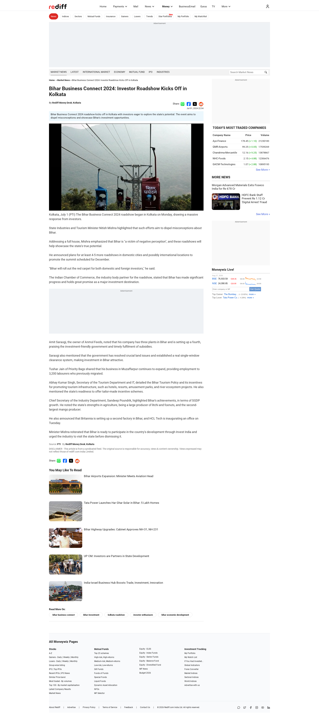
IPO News (65, 673)
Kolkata (77, 102)
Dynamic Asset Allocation (105, 685)
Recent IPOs (54, 673)
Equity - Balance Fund (149, 661)
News (148, 6)
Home (103, 6)
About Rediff (54, 707)
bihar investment (91, 615)
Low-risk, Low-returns (103, 665)
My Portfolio (183, 16)
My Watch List (190, 657)
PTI (59, 444)
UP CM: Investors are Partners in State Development (116, 556)
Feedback (128, 707)
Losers (137, 16)
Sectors (78, 16)
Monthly (74, 657)
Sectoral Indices (191, 677)
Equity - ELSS (145, 649)
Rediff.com (169, 707)
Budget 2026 (145, 673)
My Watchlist (201, 16)
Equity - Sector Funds (148, 657)
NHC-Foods (219, 158)
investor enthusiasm (143, 615)
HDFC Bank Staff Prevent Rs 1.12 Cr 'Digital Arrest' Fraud (254, 198)
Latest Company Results (60, 689)
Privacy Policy (89, 707)
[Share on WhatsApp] (238, 707)
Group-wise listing (57, 665)
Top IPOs (58, 669)
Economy (119, 72)
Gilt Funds (98, 669)
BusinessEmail (187, 6)
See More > (263, 169)
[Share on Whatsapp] (182, 103)
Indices (65, 16)
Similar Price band (57, 677)
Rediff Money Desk (62, 102)
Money (166, 6)
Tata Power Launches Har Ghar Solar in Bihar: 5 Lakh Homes (121, 502)
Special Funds (100, 677)
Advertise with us (192, 685)
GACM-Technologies (224, 164)
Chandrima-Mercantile (225, 152)
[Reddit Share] (200, 103)
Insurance (110, 16)
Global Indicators (192, 665)
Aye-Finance (219, 141)
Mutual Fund (137, 72)
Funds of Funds (101, 673)
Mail (135, 6)
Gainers (124, 16)
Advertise (71, 707)
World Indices (190, 681)
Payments (118, 6)
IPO (151, 72)
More (224, 6)
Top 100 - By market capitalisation (64, 685)
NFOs (96, 689)
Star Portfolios (165, 16)
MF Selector (99, 693)
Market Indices (190, 673)
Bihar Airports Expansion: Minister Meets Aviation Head (118, 476)
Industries (163, 72)
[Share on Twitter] (195, 103)
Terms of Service (110, 707)
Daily (59, 657)
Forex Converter (191, 669)
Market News (59, 72)
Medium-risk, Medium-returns (107, 661)
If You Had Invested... (193, 661)
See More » (263, 214)
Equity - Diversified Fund (150, 665)
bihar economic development (175, 615)
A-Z (50, 653)
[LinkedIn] (268, 707)
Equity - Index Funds (148, 653)
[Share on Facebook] (189, 103)
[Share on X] (244, 707)
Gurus (203, 6)
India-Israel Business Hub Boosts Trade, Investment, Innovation (123, 582)
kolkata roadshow (116, 615)
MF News (143, 669)
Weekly (66, 657)
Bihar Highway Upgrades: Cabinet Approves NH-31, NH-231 (121, 529)
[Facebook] (250, 707)
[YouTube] (262, 707)
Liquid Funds (100, 681)
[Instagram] (256, 707)
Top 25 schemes (101, 653)
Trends (149, 16)
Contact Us (145, 707)
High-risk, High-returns (104, 657)
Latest (75, 72)
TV (213, 6)
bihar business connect (64, 615)
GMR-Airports (220, 146)
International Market (96, 72)
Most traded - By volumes (60, 681)
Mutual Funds (94, 16)
